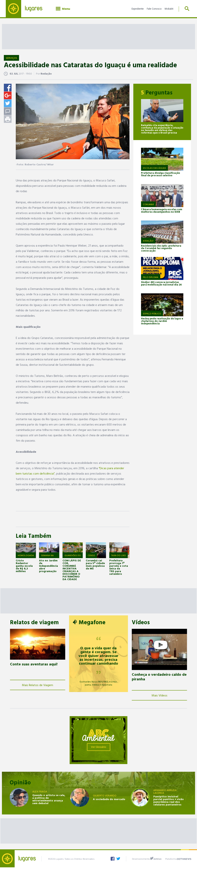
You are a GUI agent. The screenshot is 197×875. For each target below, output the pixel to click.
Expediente (138, 9)
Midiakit (169, 9)
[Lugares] (27, 8)
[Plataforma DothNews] (184, 858)
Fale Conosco (154, 9)
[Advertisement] (98, 36)
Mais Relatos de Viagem (37, 685)
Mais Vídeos (159, 695)
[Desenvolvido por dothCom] (155, 858)
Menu (65, 8)
